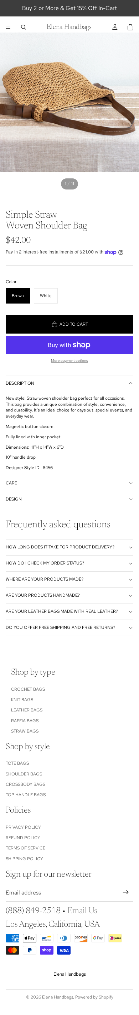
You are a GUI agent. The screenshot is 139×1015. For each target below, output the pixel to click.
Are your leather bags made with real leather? (62, 611)
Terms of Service (25, 848)
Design (14, 499)
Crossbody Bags (25, 784)
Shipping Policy (24, 859)
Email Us (82, 911)
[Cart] (130, 27)
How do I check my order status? (45, 563)
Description (20, 383)
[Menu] (8, 27)
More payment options (69, 360)
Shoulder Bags (24, 774)
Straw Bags (24, 731)
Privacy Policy (23, 827)
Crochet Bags (28, 689)
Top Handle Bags (26, 795)
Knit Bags (22, 700)
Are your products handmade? (43, 595)
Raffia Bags (24, 721)
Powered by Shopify (94, 997)
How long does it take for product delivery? (60, 547)
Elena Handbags (57, 997)
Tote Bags (17, 764)
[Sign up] (125, 892)
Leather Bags (26, 710)
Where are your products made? (44, 579)
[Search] (23, 27)
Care (11, 483)
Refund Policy (23, 838)
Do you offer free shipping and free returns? (60, 627)
